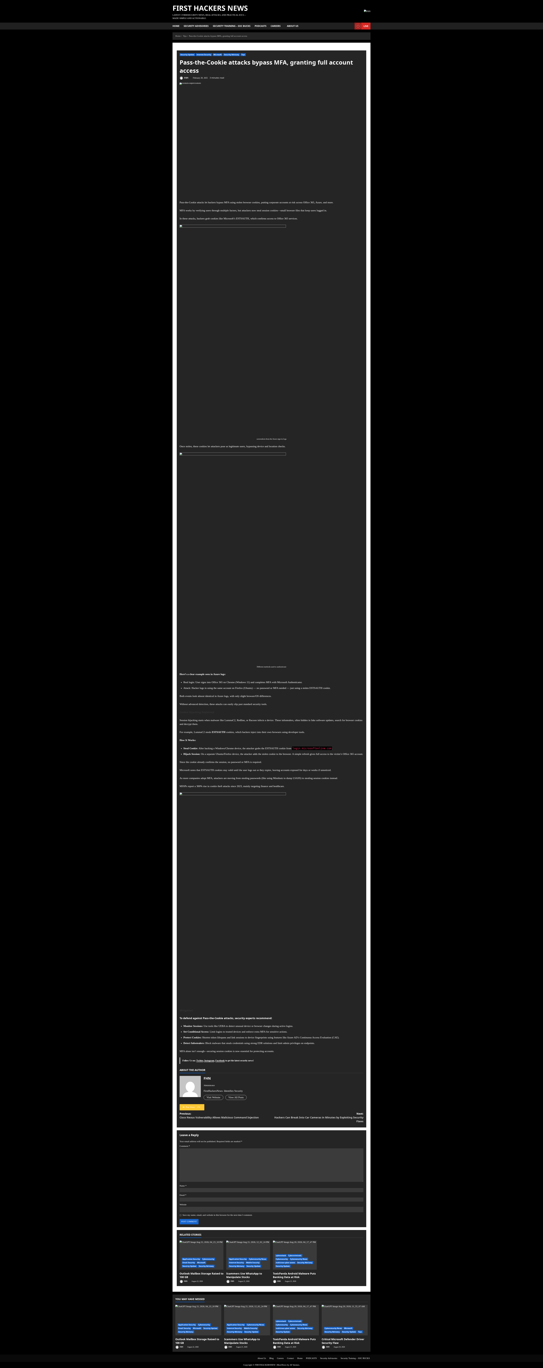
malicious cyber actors (285, 1262)
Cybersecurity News (257, 1259)
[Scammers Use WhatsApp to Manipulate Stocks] (248, 1255)
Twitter (199, 1060)
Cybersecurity (208, 1259)
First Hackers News (210, 8)
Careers (276, 26)
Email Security (189, 1262)
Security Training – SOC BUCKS (231, 26)
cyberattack (281, 1255)
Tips (243, 54)
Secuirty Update (189, 1266)
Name (183, 1186)
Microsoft (218, 54)
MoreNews (281, 1365)
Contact (290, 1358)
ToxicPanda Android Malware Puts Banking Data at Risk (294, 1275)
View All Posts (236, 1097)
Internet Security (204, 54)
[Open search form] (351, 26)
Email (183, 1195)
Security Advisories (196, 26)
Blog (271, 1358)
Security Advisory (231, 54)
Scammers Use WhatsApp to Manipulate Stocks (244, 1275)
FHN (186, 78)
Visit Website (213, 1097)
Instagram (209, 1060)
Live (366, 26)
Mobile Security (253, 1262)
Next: (318, 1117)
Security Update (187, 54)
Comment (185, 1146)
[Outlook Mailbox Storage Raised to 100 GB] (201, 1255)
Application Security (191, 1259)
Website (183, 1204)
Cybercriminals (294, 1255)
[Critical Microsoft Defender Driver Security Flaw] (345, 1320)
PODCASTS (260, 26)
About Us (292, 26)
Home (176, 26)
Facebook (220, 1060)
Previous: (219, 1115)
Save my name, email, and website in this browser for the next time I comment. (217, 1215)
